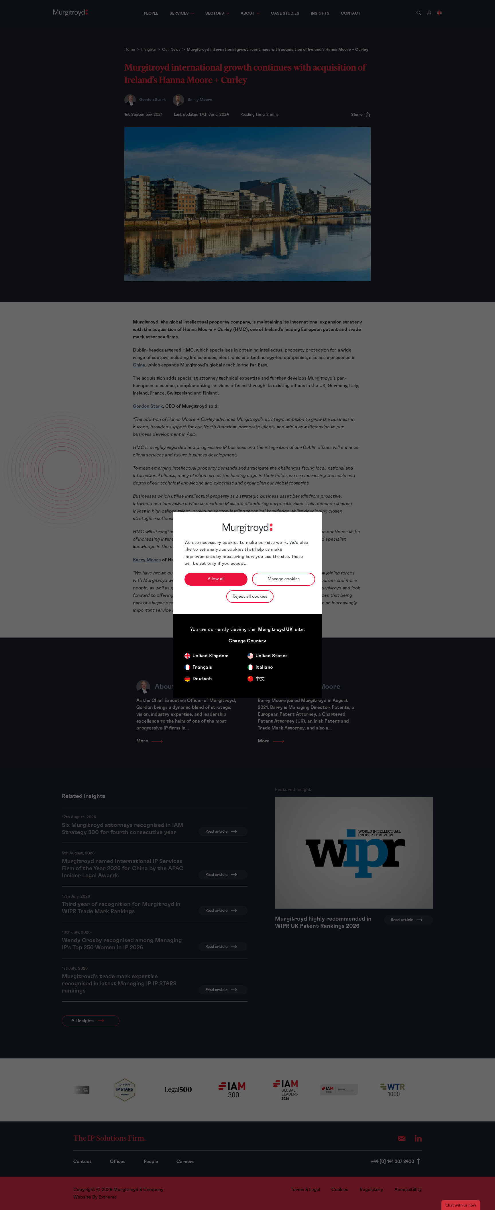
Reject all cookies (250, 596)
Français (202, 667)
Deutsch (202, 678)
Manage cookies (284, 579)
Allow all (216, 579)
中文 (260, 678)
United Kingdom (210, 656)
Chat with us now (460, 1205)
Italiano (264, 667)
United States (272, 656)
